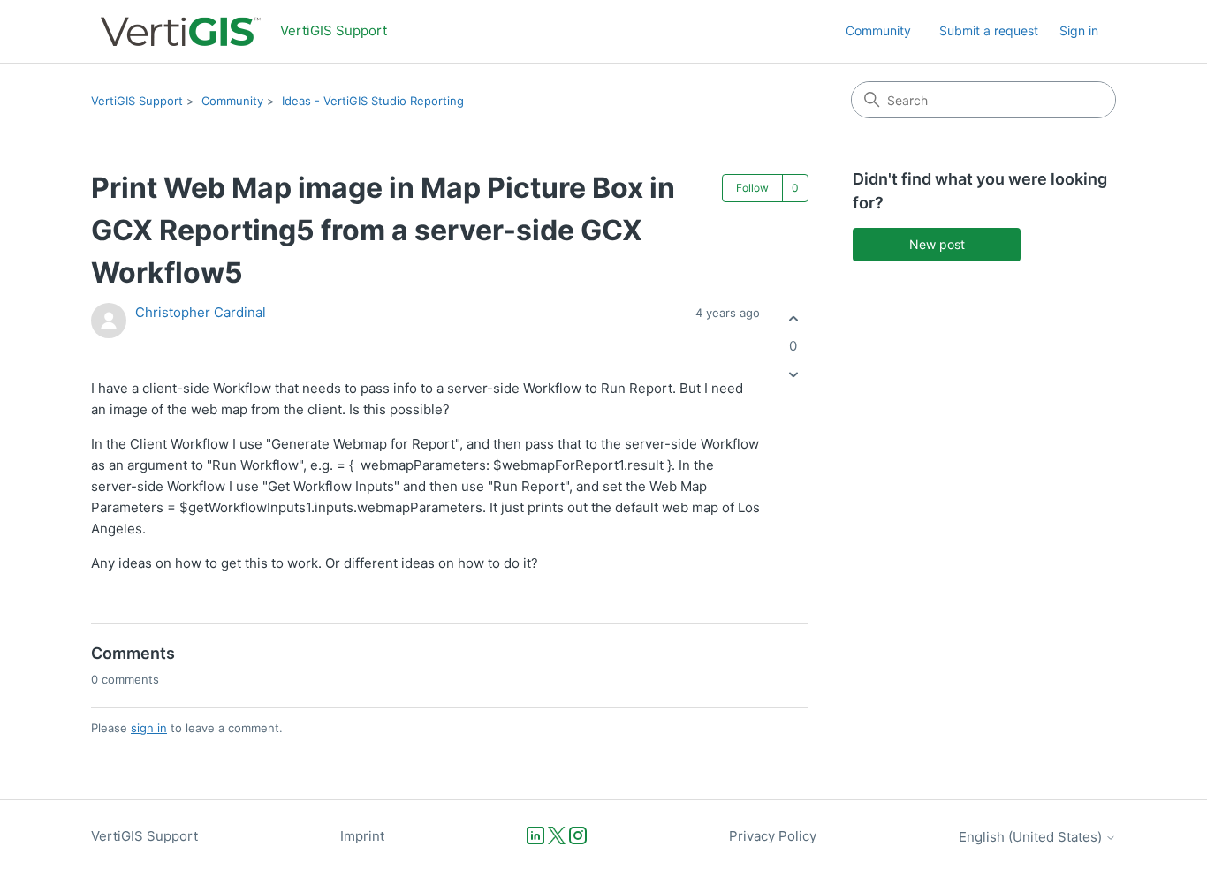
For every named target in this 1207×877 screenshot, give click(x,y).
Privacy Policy (772, 836)
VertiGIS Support (137, 101)
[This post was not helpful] (793, 374)
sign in (149, 728)
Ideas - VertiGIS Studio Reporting (373, 101)
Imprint (362, 836)
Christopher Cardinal (200, 312)
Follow (752, 187)
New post (937, 244)
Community (878, 30)
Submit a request (988, 30)
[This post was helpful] (793, 318)
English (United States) (1032, 836)
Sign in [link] (1078, 30)
